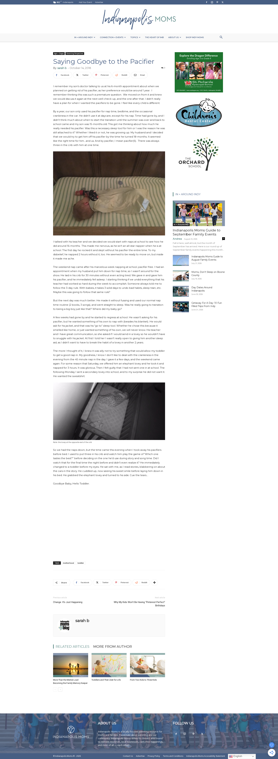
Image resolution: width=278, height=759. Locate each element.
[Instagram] (211, 2)
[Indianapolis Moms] (139, 19)
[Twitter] (222, 2)
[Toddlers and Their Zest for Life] (109, 665)
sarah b (62, 68)
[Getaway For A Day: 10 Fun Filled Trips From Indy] (181, 306)
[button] (221, 37)
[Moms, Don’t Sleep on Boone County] (181, 276)
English (237, 756)
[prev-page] (55, 689)
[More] (154, 582)
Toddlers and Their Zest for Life (106, 680)
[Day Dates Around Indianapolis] (181, 291)
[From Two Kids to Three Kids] (147, 665)
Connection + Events (111, 37)
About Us (173, 37)
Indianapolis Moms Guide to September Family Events (196, 232)
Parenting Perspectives (74, 53)
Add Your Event (85, 2)
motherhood (68, 563)
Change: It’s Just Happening (67, 602)
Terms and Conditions (173, 756)
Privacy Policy (154, 756)
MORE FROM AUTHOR (112, 646)
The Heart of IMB (154, 37)
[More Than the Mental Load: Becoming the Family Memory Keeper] (70, 665)
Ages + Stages (59, 53)
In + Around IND (181, 224)
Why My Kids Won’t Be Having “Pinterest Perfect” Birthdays (139, 604)
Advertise (99, 2)
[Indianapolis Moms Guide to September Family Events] (199, 213)
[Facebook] (206, 2)
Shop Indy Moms (195, 37)
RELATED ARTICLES (72, 646)
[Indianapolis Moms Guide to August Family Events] (181, 260)
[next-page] (60, 689)
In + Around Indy (83, 37)
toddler (81, 563)
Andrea (177, 238)
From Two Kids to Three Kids (143, 680)
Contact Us (128, 756)
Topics (134, 37)
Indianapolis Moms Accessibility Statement (205, 756)
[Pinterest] (217, 2)
